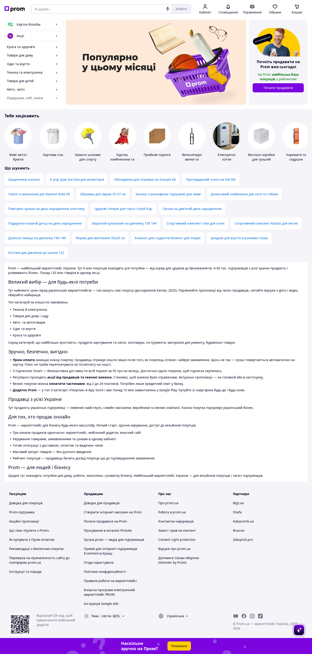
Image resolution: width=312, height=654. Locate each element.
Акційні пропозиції (24, 521)
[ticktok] (260, 616)
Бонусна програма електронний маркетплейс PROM (109, 592)
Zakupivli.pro (243, 539)
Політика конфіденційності (105, 571)
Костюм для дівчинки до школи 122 (36, 252)
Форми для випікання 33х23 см (100, 238)
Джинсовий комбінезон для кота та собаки (244, 194)
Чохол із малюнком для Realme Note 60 (39, 194)
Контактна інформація (176, 521)
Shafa (237, 512)
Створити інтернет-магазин (106, 512)
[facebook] (244, 616)
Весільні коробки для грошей (261, 157)
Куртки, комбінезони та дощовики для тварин (122, 162)
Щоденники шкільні (24, 179)
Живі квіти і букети (18, 157)
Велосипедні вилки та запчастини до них (192, 162)
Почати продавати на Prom (105, 521)
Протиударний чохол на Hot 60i (211, 179)
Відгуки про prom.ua (174, 549)
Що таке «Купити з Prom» (29, 530)
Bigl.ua (238, 503)
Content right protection (177, 539)
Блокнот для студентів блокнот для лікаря (168, 238)
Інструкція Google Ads (101, 603)
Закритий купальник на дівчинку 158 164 (124, 223)
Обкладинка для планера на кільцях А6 (145, 179)
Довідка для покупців (25, 503)
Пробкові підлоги (157, 155)
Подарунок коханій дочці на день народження (45, 223)
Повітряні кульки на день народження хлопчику (46, 208)
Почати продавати (278, 88)
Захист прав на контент (177, 530)
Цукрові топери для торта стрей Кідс (124, 208)
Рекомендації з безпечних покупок (36, 549)
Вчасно (238, 530)
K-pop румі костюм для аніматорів (77, 179)
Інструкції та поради (25, 571)
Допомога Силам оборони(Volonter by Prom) (178, 560)
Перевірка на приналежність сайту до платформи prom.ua (39, 560)
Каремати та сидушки (296, 157)
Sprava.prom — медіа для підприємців (114, 539)
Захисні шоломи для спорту (87, 157)
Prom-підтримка (21, 512)
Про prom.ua (168, 503)
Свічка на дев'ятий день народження (192, 208)
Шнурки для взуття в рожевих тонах (239, 238)
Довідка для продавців (101, 503)
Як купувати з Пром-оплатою (32, 539)
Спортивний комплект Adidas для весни (266, 223)
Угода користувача (99, 562)
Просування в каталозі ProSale (108, 530)
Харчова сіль (53, 155)
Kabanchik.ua (243, 521)
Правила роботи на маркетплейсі (110, 581)
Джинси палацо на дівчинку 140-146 (37, 238)
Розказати (179, 646)
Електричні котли (226, 157)
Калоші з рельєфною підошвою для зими (168, 194)
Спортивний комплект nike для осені (196, 223)
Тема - (101, 616)
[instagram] (252, 616)
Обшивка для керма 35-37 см (103, 194)
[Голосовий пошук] (168, 9)
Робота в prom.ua (172, 512)
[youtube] (235, 616)
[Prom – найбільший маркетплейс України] (15, 9)
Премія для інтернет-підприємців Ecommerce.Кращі (110, 551)
